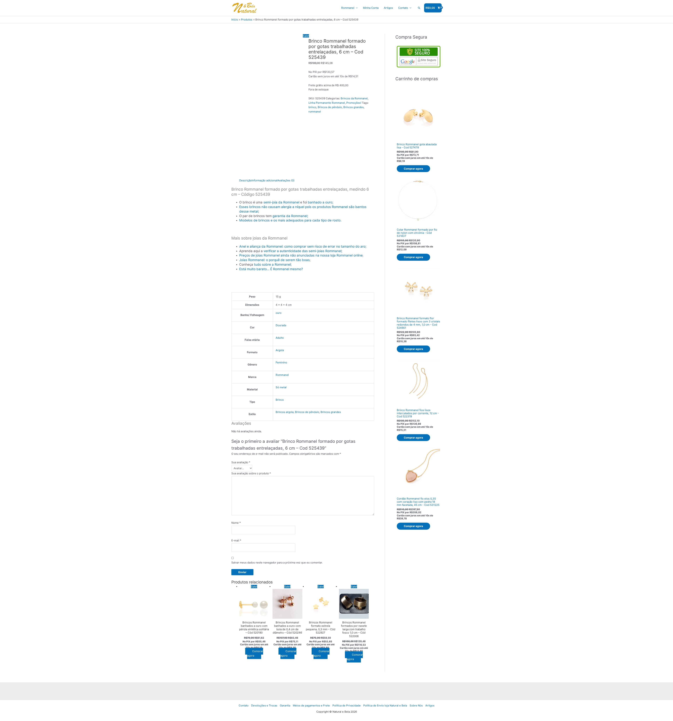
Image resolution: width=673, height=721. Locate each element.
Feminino (281, 362)
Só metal (281, 387)
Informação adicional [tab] (264, 180)
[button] (419, 7)
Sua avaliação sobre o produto (251, 473)
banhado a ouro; (320, 202)
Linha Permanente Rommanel (326, 102)
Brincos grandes (353, 107)
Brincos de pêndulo (330, 107)
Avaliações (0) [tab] (285, 180)
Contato (403, 7)
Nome (236, 522)
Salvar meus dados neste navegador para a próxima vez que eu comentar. (277, 562)
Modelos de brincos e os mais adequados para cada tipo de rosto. (290, 220)
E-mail (236, 540)
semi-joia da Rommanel (281, 202)
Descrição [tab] (245, 180)
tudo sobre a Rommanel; (273, 264)
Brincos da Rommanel (354, 98)
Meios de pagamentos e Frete (311, 705)
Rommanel (347, 7)
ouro (278, 313)
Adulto (280, 337)
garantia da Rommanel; (290, 216)
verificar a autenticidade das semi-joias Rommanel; (303, 251)
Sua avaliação (240, 462)
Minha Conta (371, 7)
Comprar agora (255, 653)
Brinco (280, 399)
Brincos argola (285, 412)
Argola (280, 350)
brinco (312, 107)
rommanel (314, 111)
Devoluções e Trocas (264, 705)
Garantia (285, 705)
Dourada (281, 325)
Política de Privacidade (346, 705)
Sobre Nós (416, 705)
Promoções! (353, 102)
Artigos (388, 7)
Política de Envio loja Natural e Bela (385, 705)
